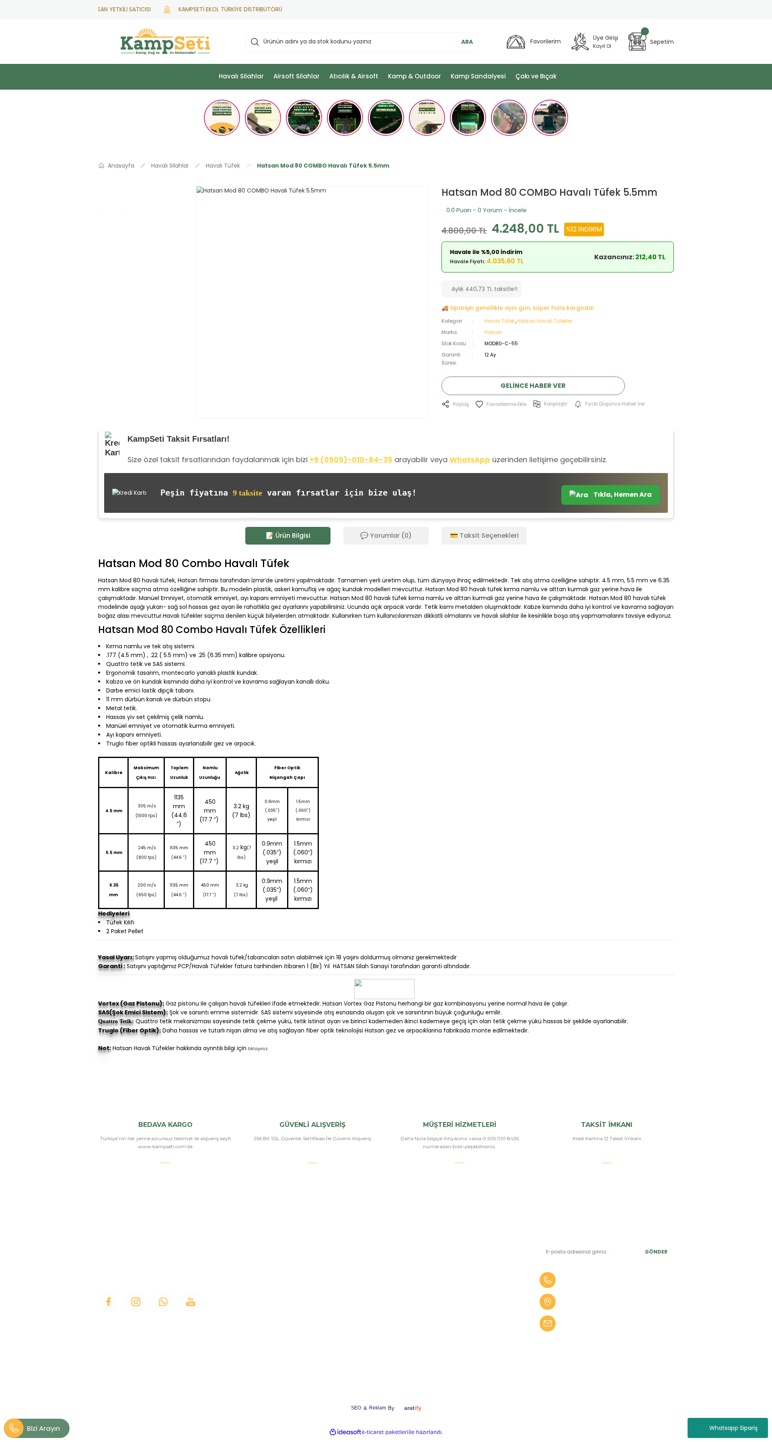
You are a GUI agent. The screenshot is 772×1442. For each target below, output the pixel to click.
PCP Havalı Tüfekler (469, 1298)
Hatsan (494, 332)
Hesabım (356, 1257)
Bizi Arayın (43, 1428)
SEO (356, 1408)
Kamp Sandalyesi (269, 1312)
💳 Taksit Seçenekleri (484, 535)
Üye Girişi (258, 1271)
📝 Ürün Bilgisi (288, 535)
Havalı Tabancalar (465, 1257)
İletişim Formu (265, 1284)
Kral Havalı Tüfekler (467, 1339)
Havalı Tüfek (499, 320)
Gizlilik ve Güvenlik (368, 1312)
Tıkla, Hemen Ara (622, 494)
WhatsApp (470, 460)
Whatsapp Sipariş (733, 1428)
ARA (467, 42)
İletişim (255, 1243)
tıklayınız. (258, 1048)
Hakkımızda (261, 1257)
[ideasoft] (345, 1432)
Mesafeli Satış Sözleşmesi (379, 1298)
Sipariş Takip (360, 1284)
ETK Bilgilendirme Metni (377, 1353)
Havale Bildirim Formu (374, 1271)
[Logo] (165, 42)
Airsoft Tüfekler (462, 1271)
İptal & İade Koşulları (371, 1325)
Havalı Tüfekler (461, 1243)
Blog (252, 1298)
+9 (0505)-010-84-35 (351, 460)
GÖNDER (656, 1251)
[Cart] (637, 41)
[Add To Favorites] (500, 404)
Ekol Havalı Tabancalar (472, 1325)
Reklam (377, 1408)
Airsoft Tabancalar (466, 1284)
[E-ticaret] (385, 1432)
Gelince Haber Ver (533, 385)
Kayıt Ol (602, 46)
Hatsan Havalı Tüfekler (544, 320)
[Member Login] (580, 41)
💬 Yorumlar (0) (386, 535)
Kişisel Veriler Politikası (374, 1339)
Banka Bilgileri (363, 1243)
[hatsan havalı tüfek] (98, 1058)
